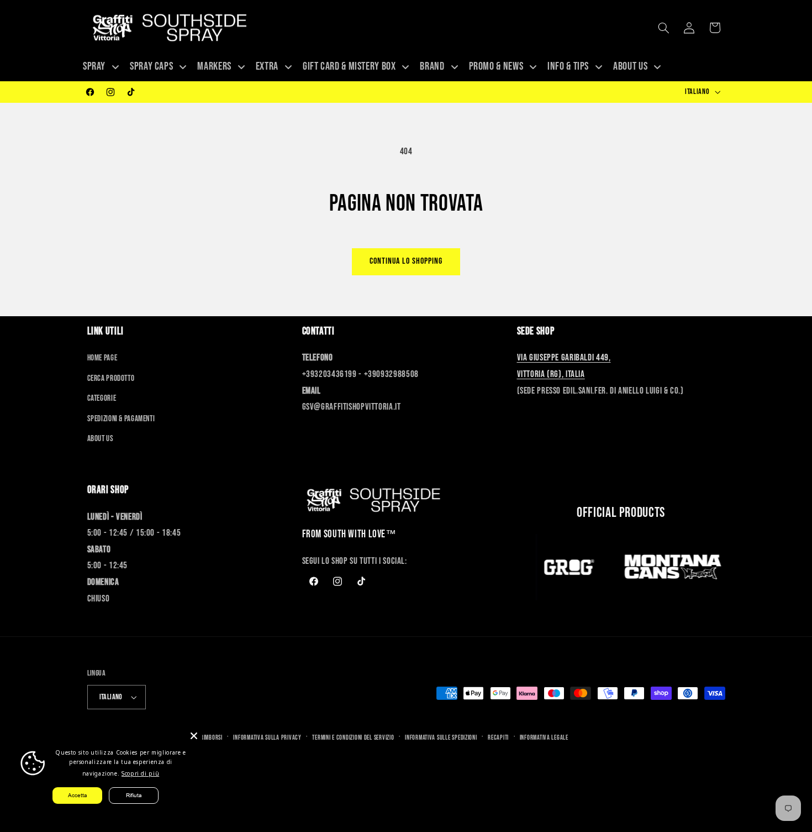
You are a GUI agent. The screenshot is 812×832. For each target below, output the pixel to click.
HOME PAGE (102, 358)
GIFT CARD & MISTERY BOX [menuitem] (349, 66)
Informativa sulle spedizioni (441, 737)
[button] (663, 27)
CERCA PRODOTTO (111, 378)
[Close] (193, 735)
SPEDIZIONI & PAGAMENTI (121, 418)
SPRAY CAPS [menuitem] (151, 66)
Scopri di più (140, 773)
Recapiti (498, 737)
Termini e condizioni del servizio (353, 737)
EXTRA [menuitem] (267, 66)
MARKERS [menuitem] (214, 66)
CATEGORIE (102, 398)
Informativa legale (544, 737)
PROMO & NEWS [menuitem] (496, 66)
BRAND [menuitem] (432, 66)
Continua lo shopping (406, 261)
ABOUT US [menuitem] (630, 66)
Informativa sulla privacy (267, 737)
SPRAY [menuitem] (94, 66)
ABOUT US (100, 438)
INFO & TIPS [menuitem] (568, 66)
